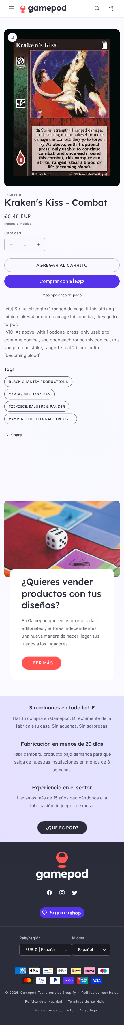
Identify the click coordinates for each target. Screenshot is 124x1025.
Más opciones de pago (62, 295)
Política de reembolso (100, 993)
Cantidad (12, 233)
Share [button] (16, 434)
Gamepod (28, 993)
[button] (11, 8)
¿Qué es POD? (62, 827)
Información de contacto (53, 1010)
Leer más (41, 663)
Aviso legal (88, 1010)
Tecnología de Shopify (57, 993)
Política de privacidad (43, 1001)
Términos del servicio (86, 1001)
